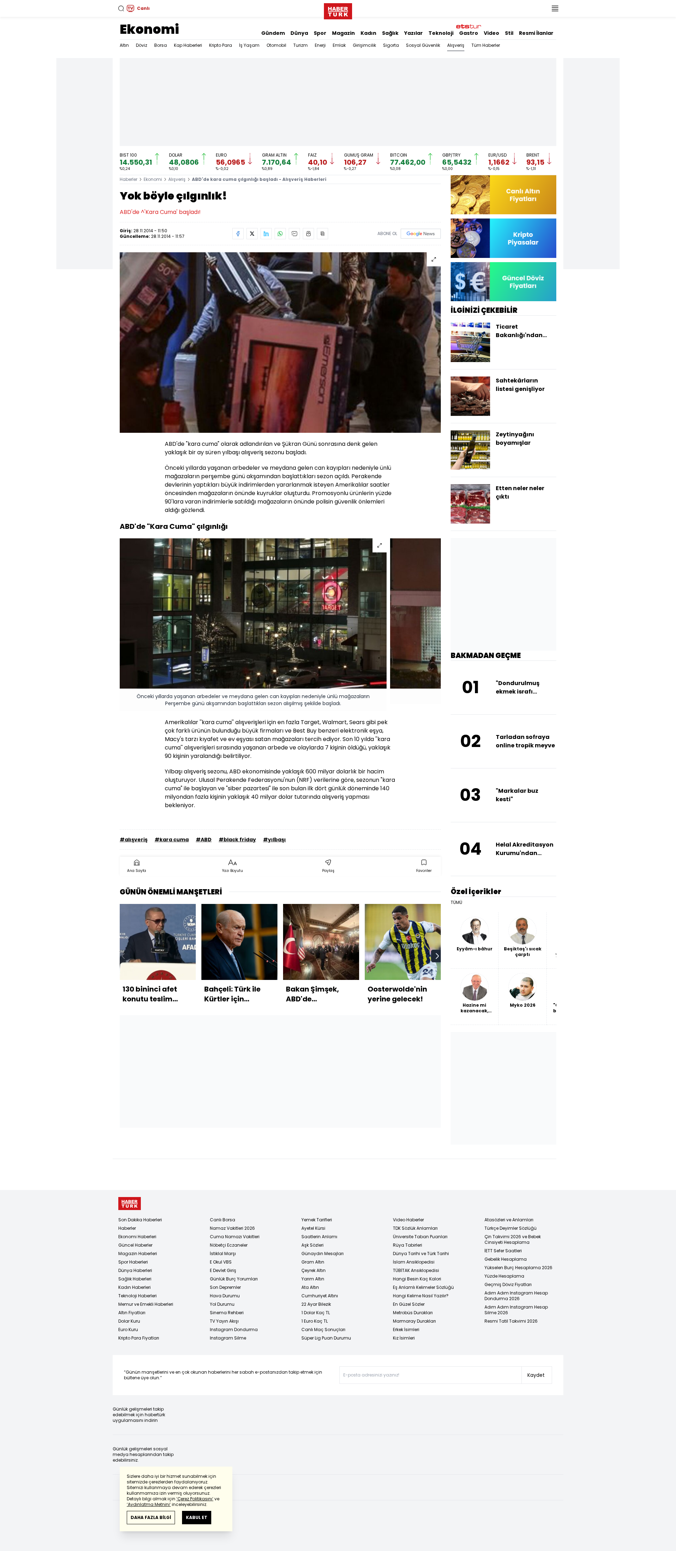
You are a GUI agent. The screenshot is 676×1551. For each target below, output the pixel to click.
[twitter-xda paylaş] (252, 233)
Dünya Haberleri (135, 1270)
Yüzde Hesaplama (504, 1276)
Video (491, 33)
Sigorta (391, 45)
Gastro (468, 33)
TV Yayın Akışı (224, 1321)
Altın (124, 45)
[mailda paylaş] (294, 233)
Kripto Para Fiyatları (138, 1338)
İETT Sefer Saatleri (503, 1251)
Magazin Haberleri (137, 1253)
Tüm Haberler (485, 45)
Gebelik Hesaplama (505, 1259)
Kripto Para (220, 45)
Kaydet (536, 1375)
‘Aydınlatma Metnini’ (149, 1504)
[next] (437, 956)
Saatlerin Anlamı (319, 1237)
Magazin (343, 33)
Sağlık (390, 33)
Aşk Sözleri (312, 1245)
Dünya (299, 33)
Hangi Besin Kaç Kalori (417, 1279)
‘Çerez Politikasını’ (194, 1499)
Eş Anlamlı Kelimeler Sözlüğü (423, 1287)
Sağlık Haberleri (134, 1279)
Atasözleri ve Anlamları (508, 1220)
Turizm (300, 45)
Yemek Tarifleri (316, 1220)
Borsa (160, 45)
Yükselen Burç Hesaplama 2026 (518, 1268)
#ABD (204, 839)
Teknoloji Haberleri (137, 1296)
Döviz (141, 45)
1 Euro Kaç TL (314, 1321)
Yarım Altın (312, 1279)
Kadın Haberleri (134, 1287)
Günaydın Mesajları (322, 1253)
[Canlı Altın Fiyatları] (503, 194)
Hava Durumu (225, 1296)
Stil (509, 33)
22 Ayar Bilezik (316, 1304)
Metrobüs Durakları (413, 1313)
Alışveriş (455, 45)
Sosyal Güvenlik (423, 45)
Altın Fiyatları (131, 1313)
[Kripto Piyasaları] (503, 238)
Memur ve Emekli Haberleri (145, 1304)
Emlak (339, 45)
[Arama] (121, 8)
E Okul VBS (221, 1262)
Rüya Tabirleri (407, 1245)
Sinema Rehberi (227, 1313)
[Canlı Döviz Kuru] (503, 281)
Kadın (368, 33)
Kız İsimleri (404, 1338)
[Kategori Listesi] (554, 8)
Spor (320, 33)
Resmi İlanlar (536, 33)
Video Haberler (408, 1220)
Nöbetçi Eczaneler (229, 1245)
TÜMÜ (456, 902)
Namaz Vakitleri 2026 (232, 1228)
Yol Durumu (222, 1304)
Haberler (128, 179)
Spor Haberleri (133, 1262)
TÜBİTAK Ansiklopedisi (416, 1270)
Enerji (320, 45)
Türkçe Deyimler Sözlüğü (510, 1228)
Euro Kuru (128, 1329)
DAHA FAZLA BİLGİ (151, 1517)
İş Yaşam (249, 45)
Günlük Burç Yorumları (234, 1279)
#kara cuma (172, 839)
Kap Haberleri (188, 45)
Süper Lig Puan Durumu (326, 1338)
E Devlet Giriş (223, 1270)
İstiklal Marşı (223, 1253)
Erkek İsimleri (406, 1329)
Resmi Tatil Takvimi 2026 (511, 1321)
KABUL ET (196, 1517)
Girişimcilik (364, 45)
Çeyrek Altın (313, 1270)
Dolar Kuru (129, 1321)
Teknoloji (440, 33)
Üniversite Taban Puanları (420, 1237)
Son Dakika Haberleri (140, 1220)
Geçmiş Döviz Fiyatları (508, 1284)
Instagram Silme (228, 1338)
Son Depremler (225, 1287)
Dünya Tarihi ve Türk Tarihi (421, 1253)
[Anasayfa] (129, 1203)
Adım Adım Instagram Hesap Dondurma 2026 (516, 1296)
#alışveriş (134, 839)
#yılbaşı (274, 839)
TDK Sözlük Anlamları (415, 1228)
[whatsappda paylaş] (280, 233)
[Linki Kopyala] (322, 233)
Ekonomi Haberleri (137, 1237)
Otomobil (276, 45)
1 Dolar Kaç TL (315, 1313)
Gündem (273, 33)
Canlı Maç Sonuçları (323, 1329)
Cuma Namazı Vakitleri (234, 1237)
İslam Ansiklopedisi (413, 1262)
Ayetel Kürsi (313, 1228)
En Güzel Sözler (409, 1304)
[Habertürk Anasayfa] (338, 10)
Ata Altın (310, 1287)
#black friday (237, 839)
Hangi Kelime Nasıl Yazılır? (421, 1296)
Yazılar (413, 33)
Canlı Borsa (222, 1220)
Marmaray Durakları (414, 1321)
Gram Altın (312, 1262)
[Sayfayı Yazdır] (308, 233)
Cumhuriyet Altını (319, 1296)
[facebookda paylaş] (238, 233)
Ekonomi (149, 29)
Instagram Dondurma (234, 1329)
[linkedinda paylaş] (266, 233)
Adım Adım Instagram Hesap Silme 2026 (516, 1310)
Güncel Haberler (135, 1245)
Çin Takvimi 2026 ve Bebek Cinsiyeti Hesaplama (512, 1239)
